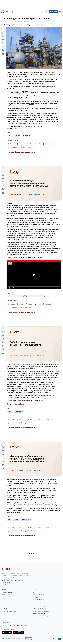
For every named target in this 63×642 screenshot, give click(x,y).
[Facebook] (7, 625)
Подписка (4, 608)
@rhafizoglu (17, 128)
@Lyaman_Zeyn (18, 404)
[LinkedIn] (21, 625)
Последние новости (7, 592)
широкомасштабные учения (40, 296)
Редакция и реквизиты (39, 594)
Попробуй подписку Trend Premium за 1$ (23, 152)
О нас (34, 592)
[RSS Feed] (25, 625)
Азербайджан (19, 411)
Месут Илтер (26, 135)
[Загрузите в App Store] (7, 632)
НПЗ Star (17, 135)
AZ (56, 638)
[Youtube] (14, 625)
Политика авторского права (40, 613)
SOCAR (10, 135)
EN (53, 638)
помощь (16, 519)
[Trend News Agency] (6, 569)
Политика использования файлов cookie (44, 616)
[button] (2, 28)
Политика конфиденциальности (41, 611)
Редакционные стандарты (40, 599)
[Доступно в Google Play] (18, 632)
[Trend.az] (7, 11)
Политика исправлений (39, 602)
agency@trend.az (6, 584)
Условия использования (39, 608)
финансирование (26, 519)
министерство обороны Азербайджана (19, 296)
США (9, 519)
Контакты (35, 597)
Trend (58, 74)
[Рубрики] (60, 11)
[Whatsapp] (3, 625)
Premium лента (6, 594)
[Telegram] (17, 625)
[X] (10, 625)
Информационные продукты (9, 611)
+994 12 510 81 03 (6, 582)
